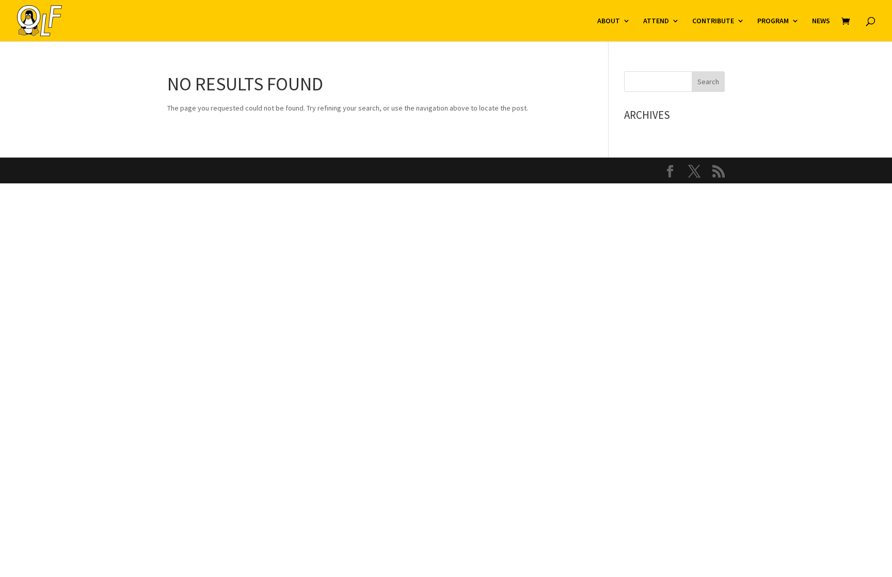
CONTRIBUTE (713, 21)
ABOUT (608, 21)
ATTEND (656, 21)
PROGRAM (773, 21)
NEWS (821, 21)
